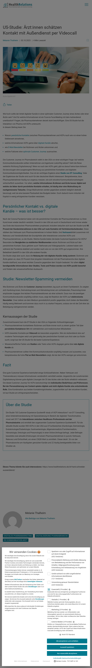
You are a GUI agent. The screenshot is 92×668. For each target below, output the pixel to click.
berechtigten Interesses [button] (34, 581)
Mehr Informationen (20, 661)
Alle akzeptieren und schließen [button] (67, 641)
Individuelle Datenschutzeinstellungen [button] (67, 658)
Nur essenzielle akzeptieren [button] (67, 653)
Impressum (46, 661)
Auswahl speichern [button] (67, 647)
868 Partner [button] (18, 579)
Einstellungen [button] (32, 587)
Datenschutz (35, 661)
